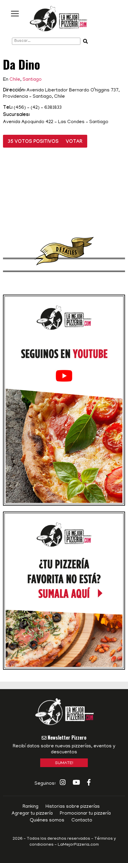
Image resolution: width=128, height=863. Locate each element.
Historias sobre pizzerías (73, 807)
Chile (15, 79)
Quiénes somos (47, 820)
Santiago (32, 79)
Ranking (30, 807)
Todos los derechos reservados (58, 839)
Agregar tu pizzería (32, 813)
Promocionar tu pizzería (85, 813)
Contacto (81, 820)
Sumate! (64, 763)
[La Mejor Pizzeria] (58, 19)
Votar (74, 142)
